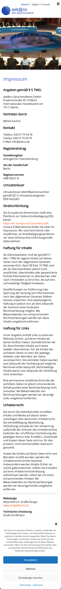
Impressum (38, 584)
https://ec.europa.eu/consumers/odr (26, 223)
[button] (56, 524)
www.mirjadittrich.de (16, 505)
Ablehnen (30, 568)
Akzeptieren (30, 560)
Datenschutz (25, 584)
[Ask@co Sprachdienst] (18, 14)
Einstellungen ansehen (30, 577)
